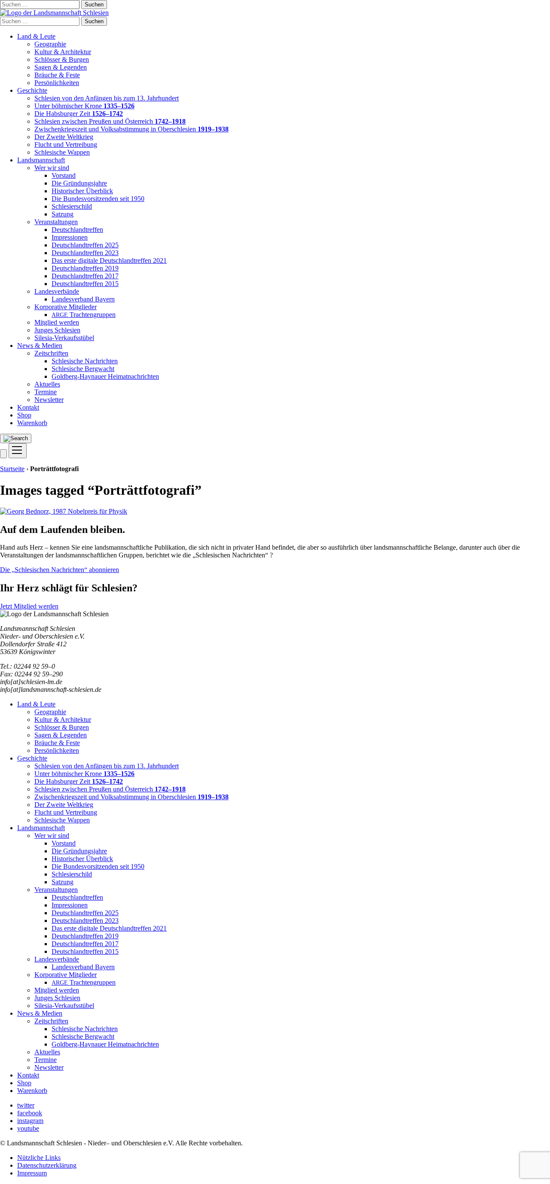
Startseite (12, 468)
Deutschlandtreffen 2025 (85, 245)
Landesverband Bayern (83, 299)
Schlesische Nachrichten (85, 361)
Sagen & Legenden (60, 67)
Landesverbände (56, 291)
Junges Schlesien (57, 330)
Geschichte (32, 90)
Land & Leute (36, 36)
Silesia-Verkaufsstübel (64, 337)
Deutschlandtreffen (77, 229)
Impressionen (70, 237)
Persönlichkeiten (56, 82)
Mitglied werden (56, 322)
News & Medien (39, 345)
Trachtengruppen (84, 314)
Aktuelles (47, 384)
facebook (29, 1113)
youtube (28, 1128)
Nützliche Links (39, 1157)
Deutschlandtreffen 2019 (85, 268)
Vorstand (64, 175)
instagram (30, 1120)
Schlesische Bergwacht (83, 368)
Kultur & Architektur (62, 51)
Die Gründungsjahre (79, 183)
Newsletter (49, 399)
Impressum (32, 1173)
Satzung (62, 214)
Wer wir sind (51, 167)
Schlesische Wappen (62, 152)
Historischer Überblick (82, 191)
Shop (24, 415)
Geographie (50, 44)
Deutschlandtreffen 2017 (85, 276)
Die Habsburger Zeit (78, 113)
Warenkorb (32, 422)
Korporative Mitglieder (65, 306)
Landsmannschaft (41, 160)
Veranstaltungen (56, 221)
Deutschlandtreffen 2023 (85, 252)
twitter (25, 1105)
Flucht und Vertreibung (65, 144)
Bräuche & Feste (57, 75)
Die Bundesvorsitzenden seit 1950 (98, 198)
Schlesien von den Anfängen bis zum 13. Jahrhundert (106, 98)
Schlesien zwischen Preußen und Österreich (110, 121)
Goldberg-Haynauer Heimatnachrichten (105, 376)
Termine (45, 392)
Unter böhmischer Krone (84, 106)
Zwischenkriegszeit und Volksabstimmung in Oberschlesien (131, 129)
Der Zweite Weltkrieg (63, 136)
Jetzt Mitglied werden (29, 606)
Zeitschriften (51, 353)
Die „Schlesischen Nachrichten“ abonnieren (59, 569)
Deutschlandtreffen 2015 (85, 283)
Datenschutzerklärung (46, 1165)
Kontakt (28, 407)
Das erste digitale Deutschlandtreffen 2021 (109, 260)
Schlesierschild (72, 206)
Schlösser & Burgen (61, 59)
